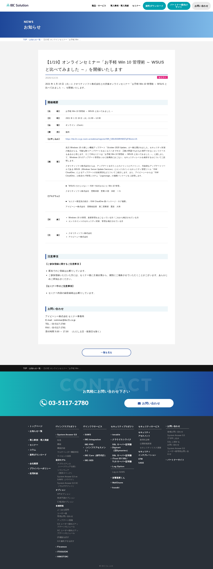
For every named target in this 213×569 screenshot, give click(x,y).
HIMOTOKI (62, 556)
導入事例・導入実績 (119, 5)
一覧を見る (106, 352)
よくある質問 (63, 510)
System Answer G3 (67, 434)
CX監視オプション (65, 502)
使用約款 (34, 473)
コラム (33, 450)
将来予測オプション (66, 498)
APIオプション (63, 494)
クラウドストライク (121, 439)
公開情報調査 (146, 444)
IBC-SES (89, 460)
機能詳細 (61, 448)
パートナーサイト (175, 460)
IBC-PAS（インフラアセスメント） (95, 447)
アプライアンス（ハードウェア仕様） (67, 465)
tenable (116, 434)
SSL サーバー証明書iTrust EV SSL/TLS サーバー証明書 (122, 458)
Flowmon (62, 547)
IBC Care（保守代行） (95, 455)
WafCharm (117, 482)
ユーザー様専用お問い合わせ (65, 514)
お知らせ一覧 (36, 431)
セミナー (136, 5)
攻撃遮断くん (118, 478)
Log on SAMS (118, 472)
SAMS (88, 434)
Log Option (118, 466)
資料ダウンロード (154, 6)
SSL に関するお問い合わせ (173, 443)
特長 (59, 440)
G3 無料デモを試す (65, 541)
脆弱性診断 (145, 440)
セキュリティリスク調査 (150, 448)
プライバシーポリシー (40, 468)
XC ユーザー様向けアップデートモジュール (67, 531)
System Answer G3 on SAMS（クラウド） (67, 478)
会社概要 (34, 463)
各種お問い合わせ (175, 432)
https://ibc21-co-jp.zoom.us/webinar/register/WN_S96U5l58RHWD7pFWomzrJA (101, 139)
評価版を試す (63, 537)
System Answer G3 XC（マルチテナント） (67, 484)
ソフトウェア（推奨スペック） (65, 471)
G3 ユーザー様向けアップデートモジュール (67, 525)
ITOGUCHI (62, 551)
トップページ (36, 426)
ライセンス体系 (64, 456)
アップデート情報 (65, 520)
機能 (59, 444)
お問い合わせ (201, 6)
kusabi (115, 487)
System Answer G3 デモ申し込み (176, 436)
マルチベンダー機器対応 (68, 452)
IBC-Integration (93, 439)
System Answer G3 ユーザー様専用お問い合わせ (178, 451)
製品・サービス (99, 5)
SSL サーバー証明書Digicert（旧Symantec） (122, 447)
